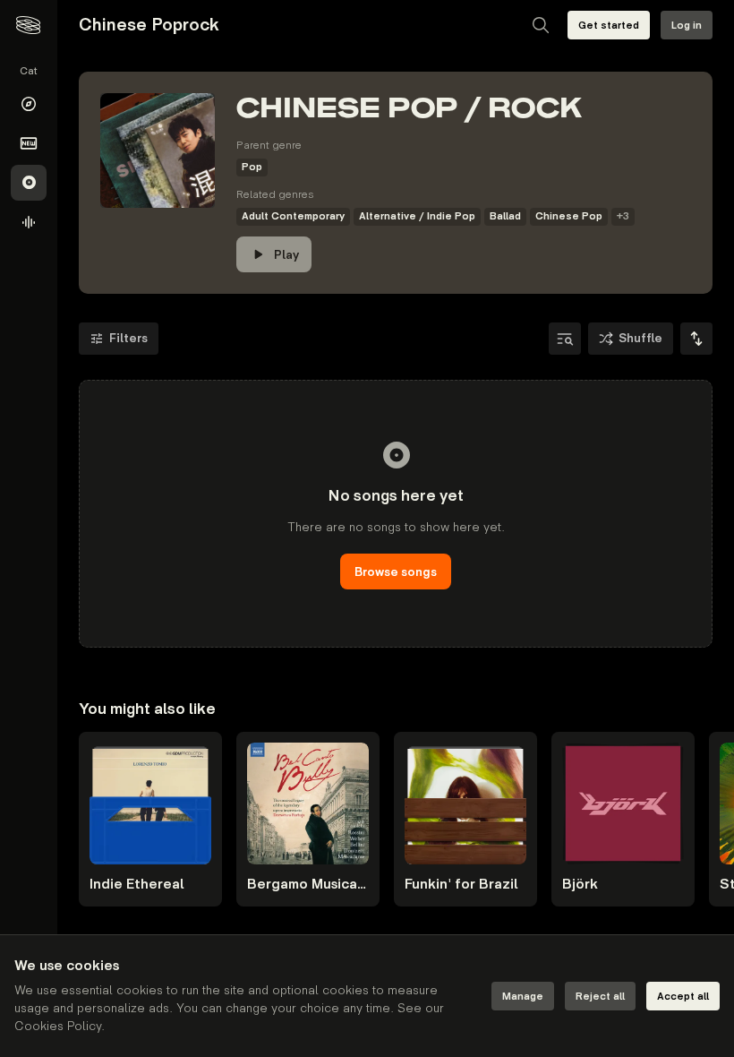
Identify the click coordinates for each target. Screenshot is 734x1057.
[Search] (541, 25)
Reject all (600, 996)
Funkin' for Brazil (461, 884)
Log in (686, 25)
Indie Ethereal (137, 884)
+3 (623, 216)
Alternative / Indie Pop (417, 216)
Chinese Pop (568, 216)
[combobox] (696, 338)
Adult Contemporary (293, 216)
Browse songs (395, 572)
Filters (128, 338)
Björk (580, 884)
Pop (252, 167)
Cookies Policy (57, 1026)
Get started (608, 25)
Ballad (505, 216)
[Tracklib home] (28, 25)
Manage (522, 996)
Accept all (683, 996)
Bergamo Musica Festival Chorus (308, 884)
